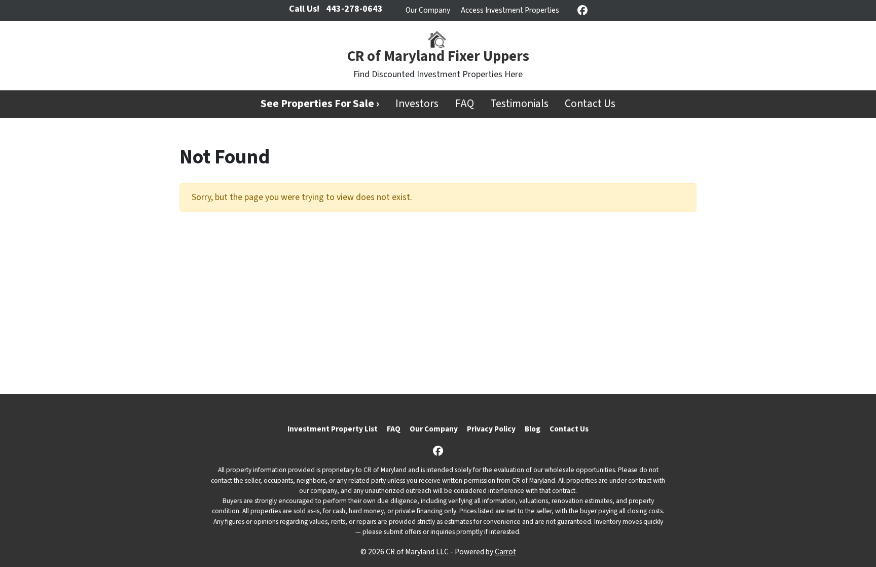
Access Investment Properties (510, 10)
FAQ (464, 104)
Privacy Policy (491, 429)
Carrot (505, 551)
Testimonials (519, 104)
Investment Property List (332, 429)
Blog (532, 429)
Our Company (428, 10)
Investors (417, 104)
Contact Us (590, 104)
